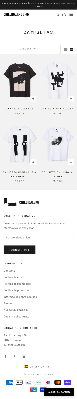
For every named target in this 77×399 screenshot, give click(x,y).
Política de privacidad (17, 290)
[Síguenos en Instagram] (24, 356)
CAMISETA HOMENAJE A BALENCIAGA (19, 174)
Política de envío (14, 277)
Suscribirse (19, 249)
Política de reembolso (17, 283)
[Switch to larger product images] (65, 49)
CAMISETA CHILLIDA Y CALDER (57, 174)
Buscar (8, 303)
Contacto (9, 270)
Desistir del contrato (16, 316)
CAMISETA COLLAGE (20, 108)
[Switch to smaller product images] (71, 49)
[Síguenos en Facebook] (5, 356)
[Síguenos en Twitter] (14, 356)
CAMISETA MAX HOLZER (57, 108)
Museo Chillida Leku (16, 309)
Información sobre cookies (20, 296)
